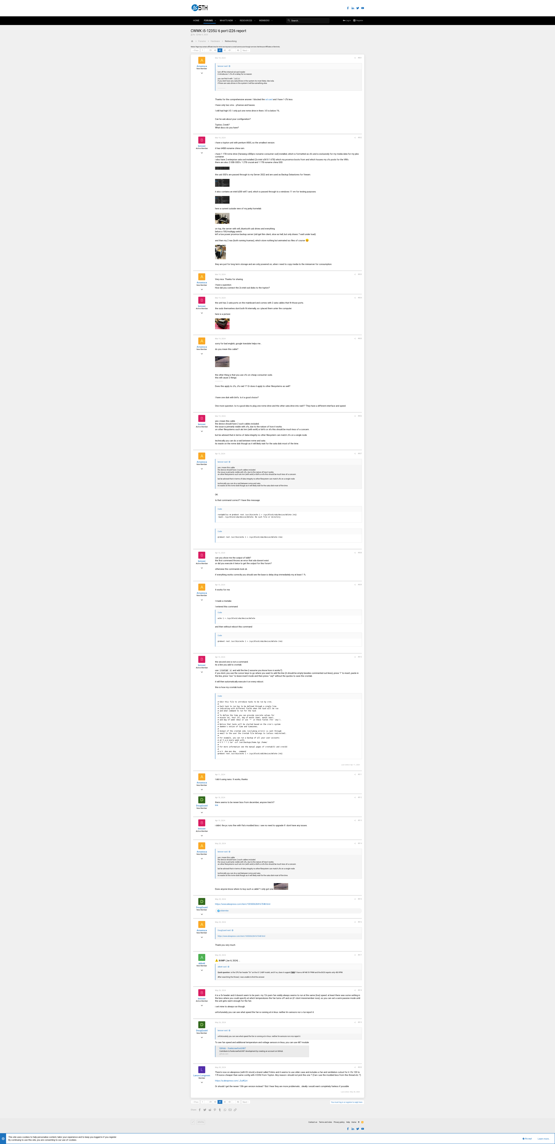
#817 (360, 955)
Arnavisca (202, 66)
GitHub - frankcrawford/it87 (232, 1048)
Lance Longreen (201, 1075)
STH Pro (201, 1122)
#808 (360, 553)
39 (210, 50)
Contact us (312, 1122)
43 (229, 50)
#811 (360, 774)
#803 (360, 274)
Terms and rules (325, 1122)
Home (354, 1122)
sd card (268, 99)
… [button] (206, 50)
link (216, 805)
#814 (360, 843)
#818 (360, 990)
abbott (201, 963)
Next (245, 50)
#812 (360, 797)
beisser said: (223, 66)
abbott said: (222, 967)
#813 (360, 820)
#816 (360, 922)
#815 (360, 899)
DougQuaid (202, 805)
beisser (202, 146)
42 (225, 50)
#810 (360, 657)
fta (194, 35)
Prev (196, 50)
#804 (360, 298)
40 (215, 50)
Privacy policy (339, 1122)
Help (348, 1122)
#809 (360, 585)
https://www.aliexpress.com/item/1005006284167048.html (242, 904)
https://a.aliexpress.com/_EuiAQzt (231, 1080)
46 (238, 50)
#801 (360, 58)
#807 (360, 454)
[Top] (358, 1122)
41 (220, 50)
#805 (360, 338)
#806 (360, 416)
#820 (360, 1067)
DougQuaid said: (224, 930)
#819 (360, 1022)
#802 (360, 138)
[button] (215, 20)
